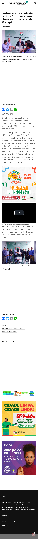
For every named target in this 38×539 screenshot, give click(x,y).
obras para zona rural (9, 331)
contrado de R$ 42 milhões (10, 328)
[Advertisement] (19, 83)
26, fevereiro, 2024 (7, 26)
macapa (22, 328)
